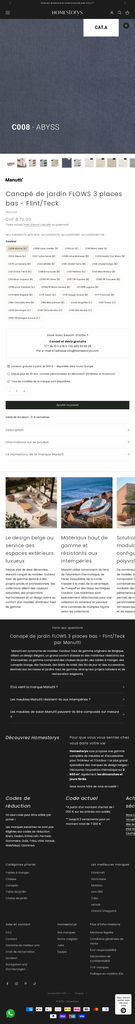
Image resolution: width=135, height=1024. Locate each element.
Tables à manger (17, 873)
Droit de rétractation (20, 952)
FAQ (8, 932)
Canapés (12, 885)
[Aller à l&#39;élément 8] (89, 163)
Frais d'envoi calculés (37, 224)
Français (79, 993)
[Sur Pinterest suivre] (25, 983)
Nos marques (66, 932)
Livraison (11, 958)
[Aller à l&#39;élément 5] (55, 163)
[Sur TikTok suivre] (35, 983)
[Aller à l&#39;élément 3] (33, 163)
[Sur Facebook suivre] (7, 983)
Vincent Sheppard (103, 911)
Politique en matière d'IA (106, 974)
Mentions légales (101, 932)
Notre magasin (67, 939)
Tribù (94, 898)
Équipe (61, 952)
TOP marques (99, 967)
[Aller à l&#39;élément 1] (10, 163)
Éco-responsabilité (103, 950)
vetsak (95, 905)
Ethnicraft (98, 873)
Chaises (11, 879)
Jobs (60, 945)
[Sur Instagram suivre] (16, 983)
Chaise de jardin (16, 898)
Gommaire (98, 879)
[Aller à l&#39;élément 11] (123, 163)
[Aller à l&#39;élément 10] (112, 163)
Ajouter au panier (67, 405)
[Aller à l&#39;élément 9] (100, 163)
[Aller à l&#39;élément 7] (78, 163)
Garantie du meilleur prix (23, 945)
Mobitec (96, 885)
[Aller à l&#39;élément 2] (22, 163)
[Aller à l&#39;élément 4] (44, 163)
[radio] (17, 248)
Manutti (11, 212)
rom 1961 (97, 892)
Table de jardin (16, 892)
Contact (11, 939)
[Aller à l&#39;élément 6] (67, 163)
